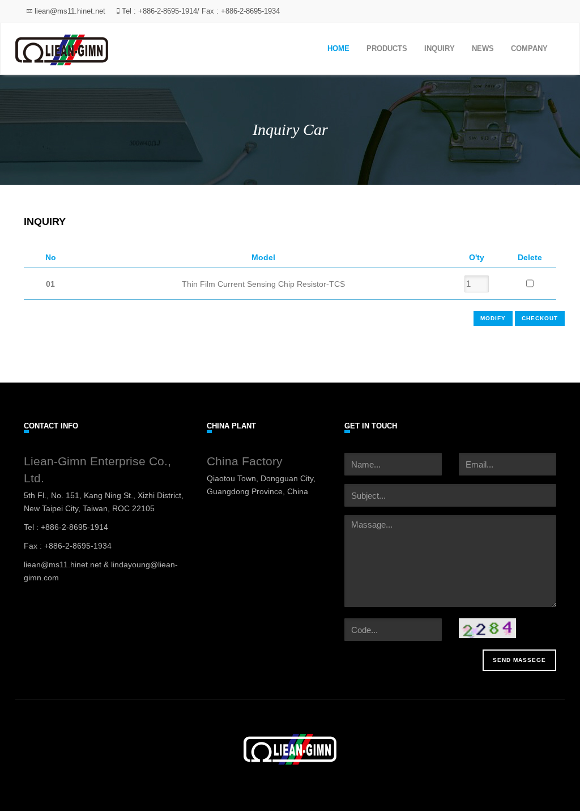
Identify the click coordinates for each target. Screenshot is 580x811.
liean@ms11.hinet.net (68, 11)
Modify (493, 318)
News (483, 48)
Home (338, 48)
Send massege (519, 660)
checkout (540, 318)
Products (386, 48)
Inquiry (439, 48)
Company (529, 48)
